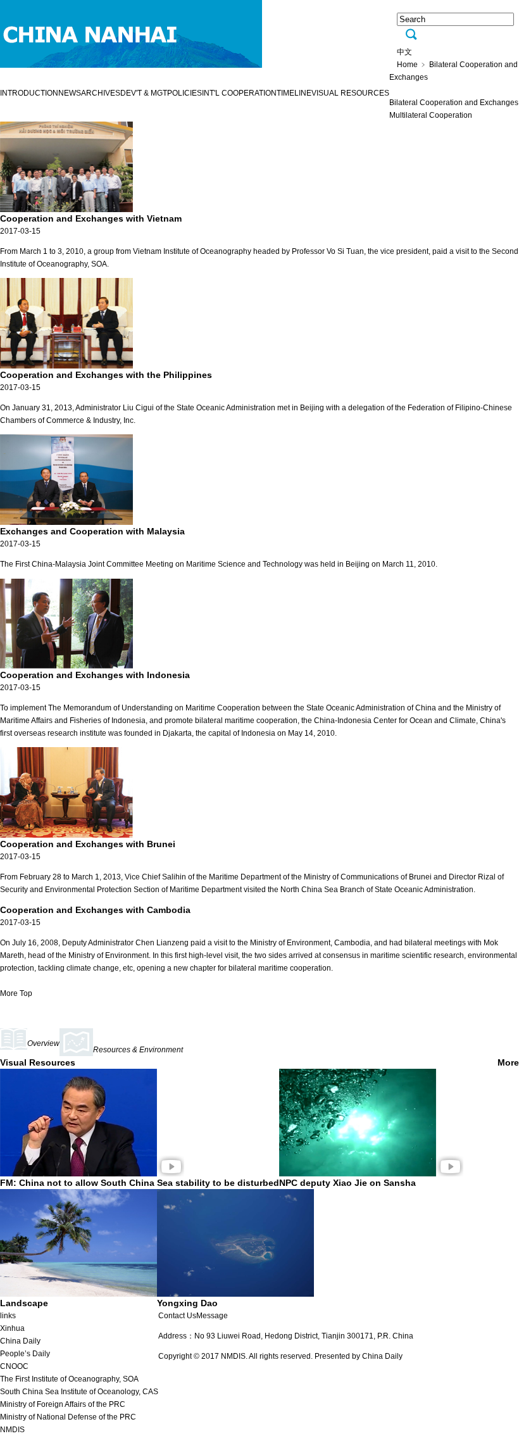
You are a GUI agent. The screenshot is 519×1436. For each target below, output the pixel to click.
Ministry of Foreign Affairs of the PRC (62, 1404)
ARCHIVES (100, 93)
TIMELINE (294, 93)
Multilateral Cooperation (430, 115)
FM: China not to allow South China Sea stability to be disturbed (139, 1183)
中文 (404, 51)
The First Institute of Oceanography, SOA (69, 1379)
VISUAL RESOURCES (350, 93)
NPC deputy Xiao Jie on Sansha (347, 1183)
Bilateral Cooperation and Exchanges (453, 102)
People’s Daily (25, 1353)
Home (407, 64)
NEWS (69, 93)
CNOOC (14, 1366)
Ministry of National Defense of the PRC (68, 1417)
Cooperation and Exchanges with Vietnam (91, 218)
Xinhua (12, 1328)
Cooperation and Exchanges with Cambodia (95, 910)
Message (212, 1315)
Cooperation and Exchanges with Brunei (87, 844)
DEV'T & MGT (143, 93)
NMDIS (12, 1429)
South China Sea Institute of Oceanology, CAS (79, 1391)
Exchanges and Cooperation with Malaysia (92, 531)
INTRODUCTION (29, 93)
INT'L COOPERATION (239, 93)
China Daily (20, 1341)
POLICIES (184, 93)
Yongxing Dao (187, 1303)
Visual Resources (37, 1062)
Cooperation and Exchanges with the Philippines (106, 375)
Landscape (24, 1303)
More (9, 993)
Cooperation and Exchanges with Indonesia (95, 675)
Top (26, 993)
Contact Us (177, 1315)
